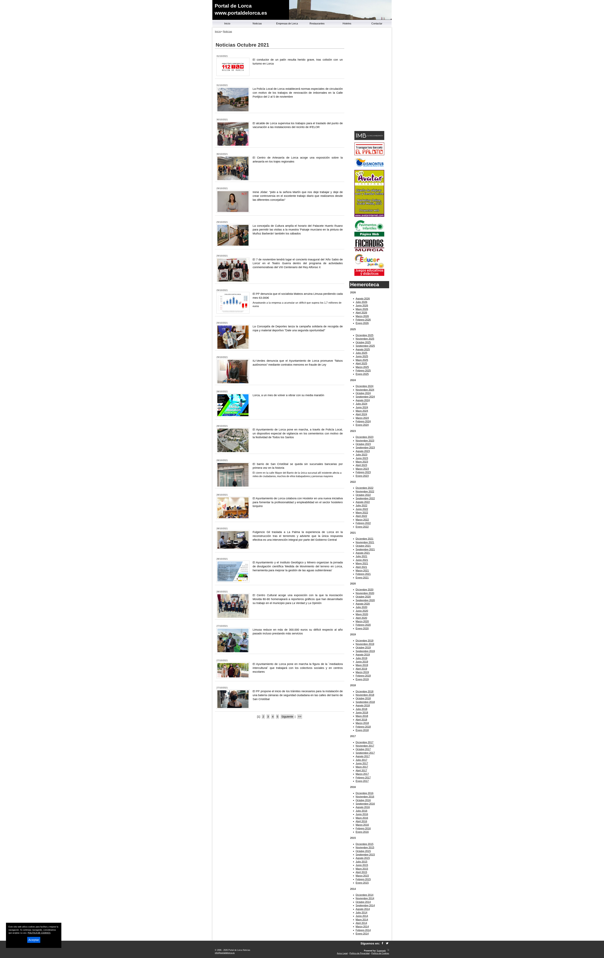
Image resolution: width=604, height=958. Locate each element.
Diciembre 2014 (364, 895)
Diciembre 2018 (364, 691)
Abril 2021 (361, 567)
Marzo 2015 (362, 875)
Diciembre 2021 (364, 538)
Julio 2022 (361, 505)
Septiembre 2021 (365, 549)
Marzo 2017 (362, 774)
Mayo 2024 (362, 411)
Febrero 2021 (363, 574)
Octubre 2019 (363, 647)
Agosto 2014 (363, 909)
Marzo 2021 (362, 570)
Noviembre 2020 (365, 593)
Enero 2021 (362, 577)
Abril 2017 (361, 770)
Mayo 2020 (362, 614)
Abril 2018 (361, 719)
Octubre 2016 (363, 800)
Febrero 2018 (363, 726)
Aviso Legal (342, 953)
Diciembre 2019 (364, 640)
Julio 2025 (361, 353)
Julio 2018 (361, 709)
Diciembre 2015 (364, 844)
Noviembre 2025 (365, 338)
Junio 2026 (362, 305)
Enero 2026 (362, 323)
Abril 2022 (361, 516)
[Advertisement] (369, 79)
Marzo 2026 (362, 316)
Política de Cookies (380, 953)
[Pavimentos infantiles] (369, 235)
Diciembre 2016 (364, 793)
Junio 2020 (362, 611)
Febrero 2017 (363, 777)
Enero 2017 (362, 781)
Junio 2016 (362, 814)
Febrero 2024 (363, 421)
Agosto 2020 (363, 603)
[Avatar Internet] (369, 216)
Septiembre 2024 (365, 396)
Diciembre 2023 (364, 437)
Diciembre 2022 (364, 488)
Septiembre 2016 (365, 803)
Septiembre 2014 (365, 905)
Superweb (381, 950)
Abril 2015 (361, 872)
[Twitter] (387, 943)
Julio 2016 (361, 811)
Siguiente (287, 716)
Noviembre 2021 (365, 542)
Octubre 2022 (363, 495)
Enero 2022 (362, 526)
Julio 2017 (361, 760)
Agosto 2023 (363, 451)
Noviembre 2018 (365, 695)
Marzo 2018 (362, 723)
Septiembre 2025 (365, 346)
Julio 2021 (361, 556)
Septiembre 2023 (365, 447)
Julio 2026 (361, 302)
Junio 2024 (362, 407)
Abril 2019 (361, 668)
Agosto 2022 (363, 502)
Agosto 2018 (363, 705)
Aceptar (33, 939)
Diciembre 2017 (364, 742)
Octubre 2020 (363, 596)
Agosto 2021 (363, 553)
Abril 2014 (361, 923)
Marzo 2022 (362, 519)
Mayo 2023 (362, 461)
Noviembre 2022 (365, 491)
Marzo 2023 (362, 469)
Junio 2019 (362, 661)
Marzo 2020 (362, 621)
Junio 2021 (362, 560)
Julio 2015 (361, 861)
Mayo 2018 (362, 716)
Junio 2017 (362, 763)
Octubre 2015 (363, 851)
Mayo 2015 (362, 868)
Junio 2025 (362, 356)
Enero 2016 (362, 832)
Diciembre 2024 (364, 386)
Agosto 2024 (363, 400)
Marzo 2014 (362, 926)
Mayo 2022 (362, 512)
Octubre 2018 (363, 698)
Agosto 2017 (363, 756)
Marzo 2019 (362, 672)
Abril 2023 (361, 465)
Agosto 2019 (363, 654)
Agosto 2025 (363, 349)
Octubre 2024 (363, 393)
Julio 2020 (361, 607)
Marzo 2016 (362, 825)
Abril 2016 (361, 821)
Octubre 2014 (363, 902)
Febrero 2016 (363, 828)
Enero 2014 (362, 933)
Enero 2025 (362, 374)
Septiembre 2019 (365, 651)
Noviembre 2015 (365, 847)
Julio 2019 (361, 658)
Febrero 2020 (363, 625)
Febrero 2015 (363, 879)
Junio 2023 (362, 458)
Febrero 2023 (363, 472)
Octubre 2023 (363, 444)
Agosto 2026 (363, 298)
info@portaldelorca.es (225, 953)
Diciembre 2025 (364, 335)
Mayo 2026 (362, 309)
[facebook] (382, 943)
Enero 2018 (362, 730)
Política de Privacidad (359, 953)
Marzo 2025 (362, 367)
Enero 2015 (362, 882)
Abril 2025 (361, 363)
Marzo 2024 (362, 418)
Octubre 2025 (363, 342)
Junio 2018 (362, 712)
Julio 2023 (361, 454)
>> (299, 716)
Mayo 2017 (362, 767)
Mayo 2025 (362, 360)
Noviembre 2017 (365, 745)
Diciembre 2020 (364, 589)
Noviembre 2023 (365, 440)
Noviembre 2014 (365, 898)
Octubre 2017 (363, 749)
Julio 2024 (361, 403)
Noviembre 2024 (365, 389)
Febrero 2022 (363, 523)
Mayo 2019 (362, 665)
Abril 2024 (361, 414)
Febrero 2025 (363, 370)
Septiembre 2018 (365, 702)
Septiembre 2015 (365, 854)
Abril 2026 (361, 312)
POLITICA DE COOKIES (39, 933)
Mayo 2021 (362, 563)
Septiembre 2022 (365, 498)
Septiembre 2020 (365, 600)
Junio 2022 (362, 509)
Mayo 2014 (362, 919)
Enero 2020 (362, 628)
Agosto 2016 (363, 807)
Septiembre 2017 (365, 753)
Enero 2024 (362, 425)
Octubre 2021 (363, 546)
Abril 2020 (361, 618)
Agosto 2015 (363, 858)
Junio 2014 (362, 916)
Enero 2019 (362, 679)
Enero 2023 (362, 476)
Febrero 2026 (363, 319)
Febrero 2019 (363, 675)
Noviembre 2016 (365, 796)
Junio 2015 (362, 865)
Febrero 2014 (363, 930)
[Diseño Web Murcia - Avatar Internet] (388, 950)
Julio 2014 (361, 912)
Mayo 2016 (362, 818)
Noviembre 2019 (365, 644)
